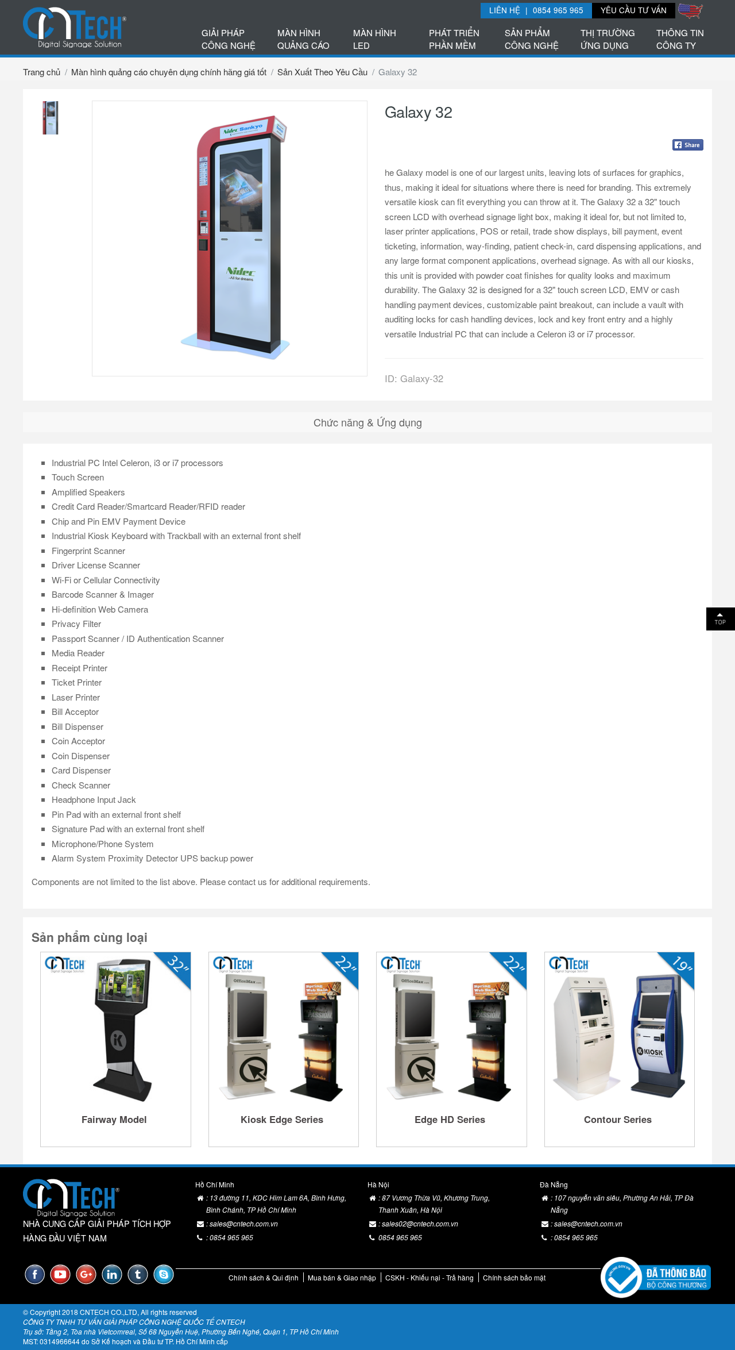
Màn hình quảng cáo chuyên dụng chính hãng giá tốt (168, 72)
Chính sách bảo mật (514, 1277)
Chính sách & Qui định (264, 1277)
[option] (49, 118)
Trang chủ (41, 72)
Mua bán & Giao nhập (342, 1277)
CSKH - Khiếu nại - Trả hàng (429, 1277)
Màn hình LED (374, 38)
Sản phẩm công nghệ (532, 38)
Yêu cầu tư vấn (634, 10)
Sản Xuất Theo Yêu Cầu (322, 72)
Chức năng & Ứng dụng (368, 421)
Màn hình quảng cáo (303, 38)
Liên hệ (504, 10)
